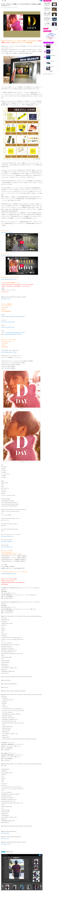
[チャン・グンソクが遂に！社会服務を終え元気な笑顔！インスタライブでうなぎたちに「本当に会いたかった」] (16, 878)
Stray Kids (52, 61)
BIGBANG (8, 851)
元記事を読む (16, 880)
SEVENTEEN (53, 55)
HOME (3, 0)
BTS (51, 44)
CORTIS (52, 66)
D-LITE (11, 851)
